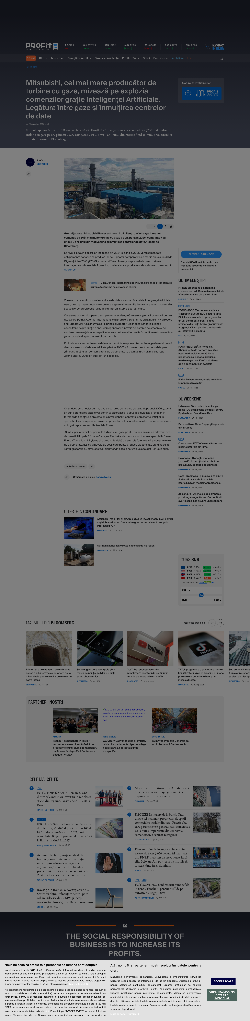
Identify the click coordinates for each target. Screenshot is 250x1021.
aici (47, 1011)
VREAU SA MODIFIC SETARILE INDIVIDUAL (222, 995)
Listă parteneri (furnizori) (124, 1014)
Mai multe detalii (78, 984)
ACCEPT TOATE (223, 981)
